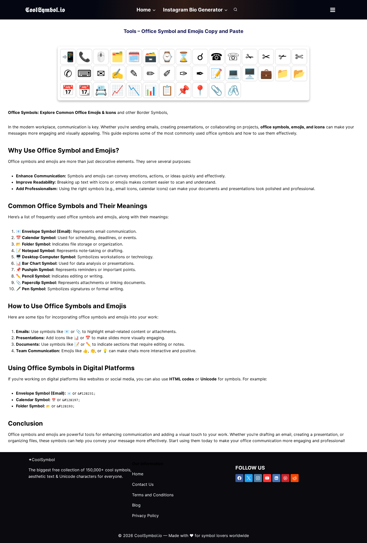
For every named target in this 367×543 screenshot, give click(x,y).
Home (137, 473)
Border (144, 112)
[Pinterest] (285, 478)
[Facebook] (239, 478)
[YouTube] (267, 478)
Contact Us (143, 484)
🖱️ (101, 56)
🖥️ (250, 73)
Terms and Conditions (153, 494)
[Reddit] (295, 478)
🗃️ (151, 56)
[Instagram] (258, 478)
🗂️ (117, 56)
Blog (136, 505)
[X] (249, 478)
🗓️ (134, 56)
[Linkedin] (276, 478)
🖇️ (233, 90)
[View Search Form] (235, 9)
